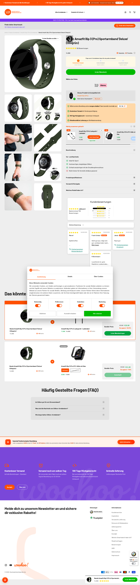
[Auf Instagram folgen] (6, 565)
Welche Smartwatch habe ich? (16, 27)
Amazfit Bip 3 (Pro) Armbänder (29, 32)
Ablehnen (42, 313)
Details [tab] (70, 276)
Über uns (22, 487)
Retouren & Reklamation (120, 523)
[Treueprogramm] (5, 580)
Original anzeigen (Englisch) (122, 246)
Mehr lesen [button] (95, 245)
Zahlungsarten (116, 527)
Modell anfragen (117, 541)
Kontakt (9, 487)
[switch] (59, 305)
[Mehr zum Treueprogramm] (134, 53)
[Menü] (137, 552)
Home (6, 32)
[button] (71, 48)
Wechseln (97, 99)
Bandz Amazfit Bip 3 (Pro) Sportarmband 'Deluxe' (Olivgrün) (54, 32)
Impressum (115, 555)
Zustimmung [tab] (41, 276)
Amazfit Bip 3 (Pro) (82, 95)
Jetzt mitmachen (125, 442)
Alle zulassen (97, 313)
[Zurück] (131, 126)
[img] (73, 232)
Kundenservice (117, 512)
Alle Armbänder (60, 12)
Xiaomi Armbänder (14, 32)
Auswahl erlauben (70, 313)
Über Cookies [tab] (98, 276)
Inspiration (115, 516)
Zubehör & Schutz (77, 12)
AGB (113, 548)
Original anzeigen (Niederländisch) (77, 250)
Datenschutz (116, 552)
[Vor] (134, 126)
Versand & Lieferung (118, 519)
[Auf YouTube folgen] (10, 565)
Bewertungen (116, 544)
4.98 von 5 (82, 209)
